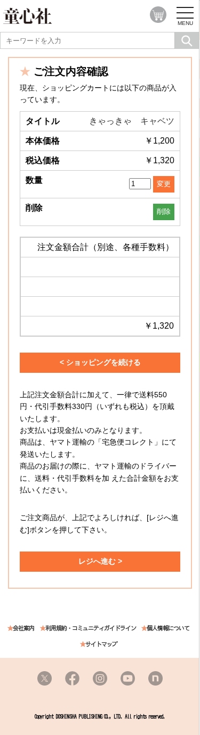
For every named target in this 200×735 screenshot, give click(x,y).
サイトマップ (101, 644)
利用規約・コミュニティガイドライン (90, 628)
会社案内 (23, 628)
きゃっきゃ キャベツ (131, 121)
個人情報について (168, 628)
